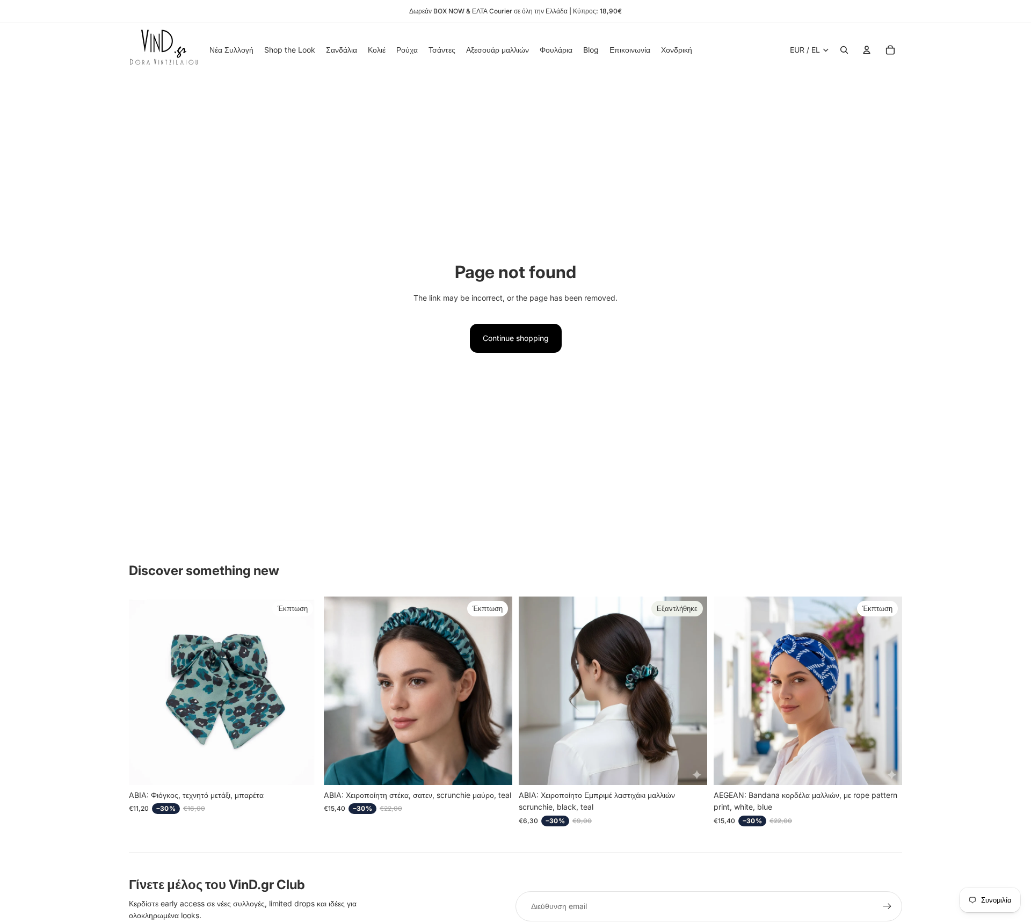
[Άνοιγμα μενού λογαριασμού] (866, 50)
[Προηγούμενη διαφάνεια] (340, 690)
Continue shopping (516, 338)
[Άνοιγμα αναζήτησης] (844, 50)
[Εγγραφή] (887, 906)
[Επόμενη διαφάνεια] (496, 690)
